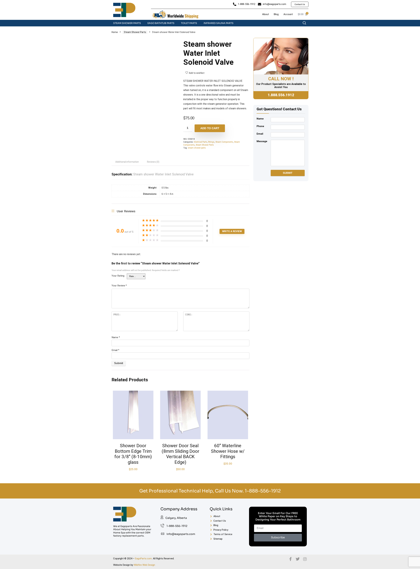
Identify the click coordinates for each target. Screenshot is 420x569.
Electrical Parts (200, 142)
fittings (211, 142)
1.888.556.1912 (281, 95)
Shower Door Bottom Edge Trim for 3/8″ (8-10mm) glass (133, 454)
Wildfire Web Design (144, 564)
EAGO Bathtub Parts (160, 23)
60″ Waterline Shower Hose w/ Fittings (228, 451)
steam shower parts (197, 148)
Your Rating (118, 275)
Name (116, 337)
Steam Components (224, 142)
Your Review (119, 285)
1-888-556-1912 (263, 491)
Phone (260, 126)
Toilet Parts (189, 23)
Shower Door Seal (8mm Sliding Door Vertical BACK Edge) (180, 454)
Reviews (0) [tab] (153, 161)
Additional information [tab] (127, 161)
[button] (306, 23)
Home (115, 32)
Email (115, 350)
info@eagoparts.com (181, 534)
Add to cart (209, 128)
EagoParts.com (143, 558)
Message (262, 141)
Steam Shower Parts (127, 23)
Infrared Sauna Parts (218, 23)
